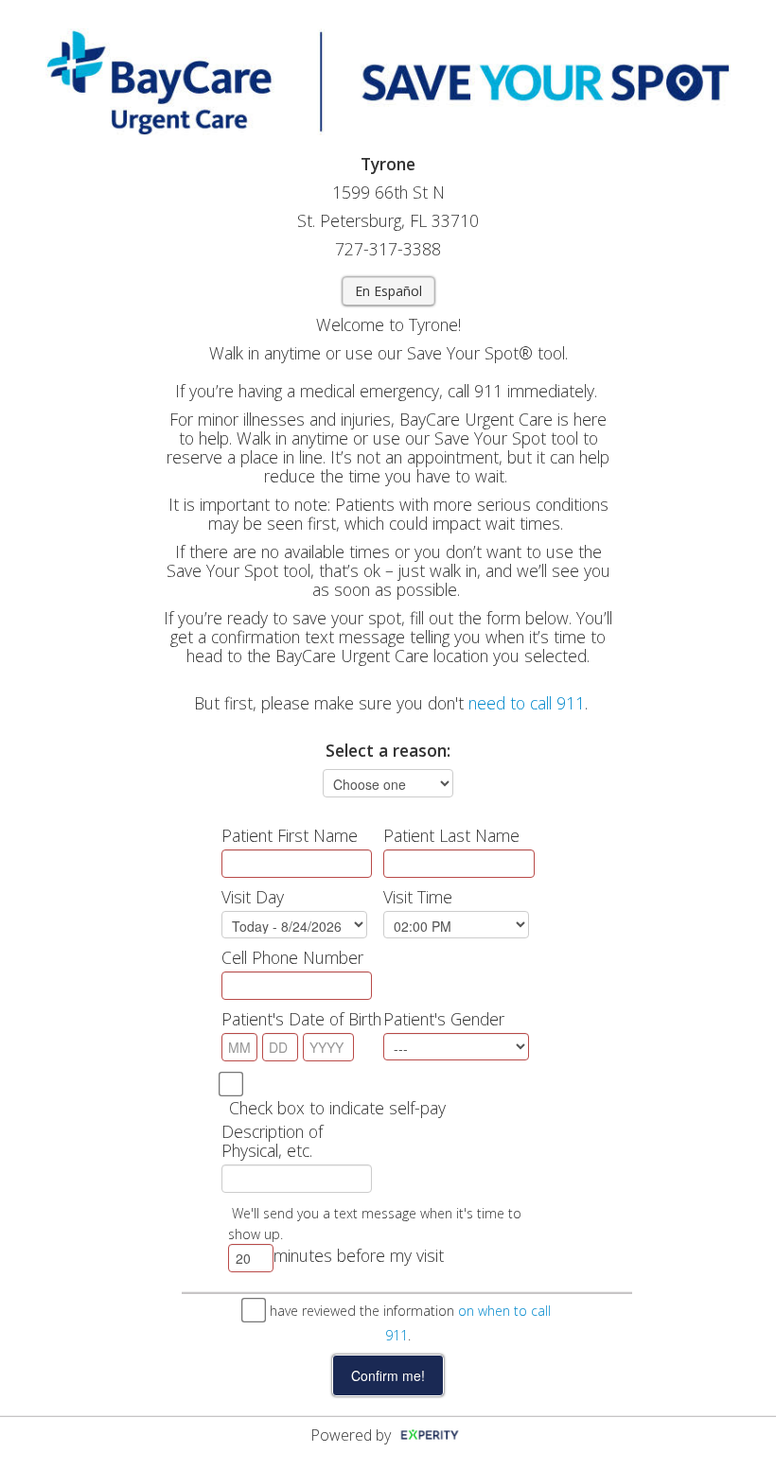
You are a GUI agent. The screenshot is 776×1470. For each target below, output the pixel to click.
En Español (388, 291)
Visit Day (252, 896)
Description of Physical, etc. (272, 1141)
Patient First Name (289, 835)
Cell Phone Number (292, 957)
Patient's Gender (443, 1018)
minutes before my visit (358, 1255)
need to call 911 (526, 702)
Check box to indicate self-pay (337, 1107)
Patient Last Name (451, 835)
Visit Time (417, 896)
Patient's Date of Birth (301, 1018)
